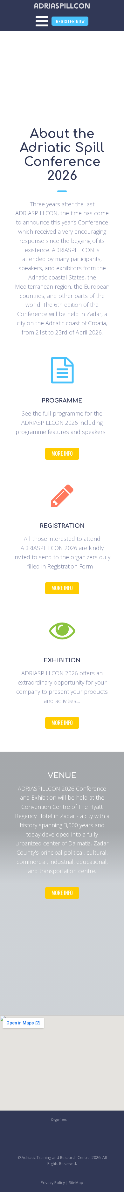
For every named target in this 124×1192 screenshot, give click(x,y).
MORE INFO (62, 453)
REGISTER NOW (70, 21)
